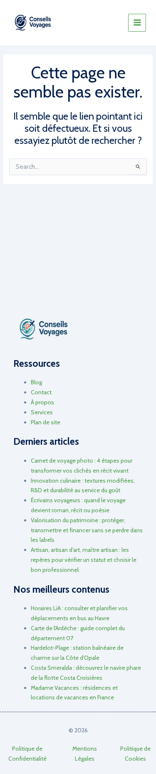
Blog (36, 382)
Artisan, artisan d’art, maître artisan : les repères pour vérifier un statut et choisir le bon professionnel (83, 560)
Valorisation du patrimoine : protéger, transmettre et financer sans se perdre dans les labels (87, 530)
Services (42, 412)
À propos (42, 402)
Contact (41, 392)
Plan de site (45, 422)
